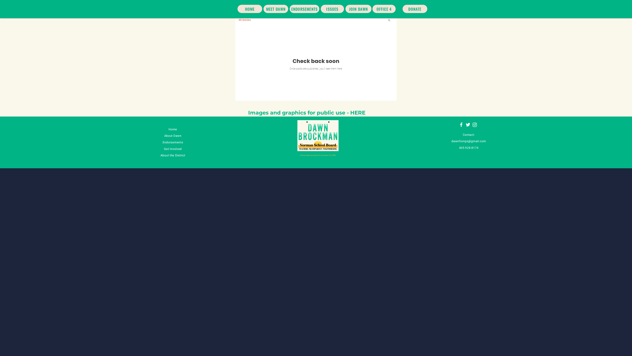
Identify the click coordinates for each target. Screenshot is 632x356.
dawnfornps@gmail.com (468, 141)
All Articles (245, 19)
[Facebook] (461, 125)
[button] (389, 20)
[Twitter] (468, 125)
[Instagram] (475, 125)
